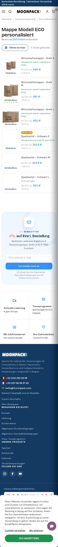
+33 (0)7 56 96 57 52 (17, 383)
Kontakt (6, 413)
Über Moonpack (10, 404)
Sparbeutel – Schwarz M (35, 157)
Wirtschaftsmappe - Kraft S (37, 58)
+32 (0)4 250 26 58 (16, 378)
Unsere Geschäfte (11, 399)
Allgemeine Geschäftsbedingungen (20, 433)
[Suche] (10, 12)
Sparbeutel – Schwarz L (35, 177)
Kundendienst (9, 423)
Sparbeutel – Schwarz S (35, 136)
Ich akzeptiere (29, 538)
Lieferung (6, 418)
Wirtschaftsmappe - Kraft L (37, 109)
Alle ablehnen (36, 530)
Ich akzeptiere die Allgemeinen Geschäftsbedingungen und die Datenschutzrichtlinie (29, 275)
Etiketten (6, 458)
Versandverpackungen (13, 463)
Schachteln (8, 453)
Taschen (6, 447)
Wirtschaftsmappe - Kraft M (36, 84)
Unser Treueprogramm (13, 438)
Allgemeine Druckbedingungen (18, 428)
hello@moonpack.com (18, 388)
